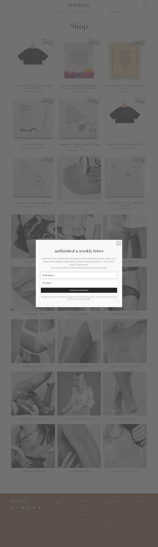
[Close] (118, 243)
